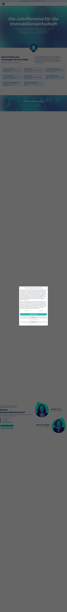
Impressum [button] (39, 324)
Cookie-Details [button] (29, 324)
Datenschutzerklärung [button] (34, 324)
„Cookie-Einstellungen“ (40, 298)
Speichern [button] (33, 317)
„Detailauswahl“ (25, 296)
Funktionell (40, 310)
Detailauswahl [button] (33, 322)
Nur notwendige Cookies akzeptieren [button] (33, 319)
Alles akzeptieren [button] (33, 314)
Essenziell (27, 310)
